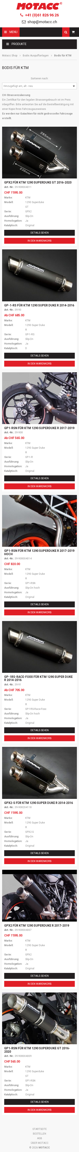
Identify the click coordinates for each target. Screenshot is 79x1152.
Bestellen (39, 1133)
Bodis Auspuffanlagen (36, 55)
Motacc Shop (9, 55)
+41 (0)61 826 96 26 (42, 15)
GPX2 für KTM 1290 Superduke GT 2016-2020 (37, 182)
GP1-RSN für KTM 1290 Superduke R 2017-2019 (39, 428)
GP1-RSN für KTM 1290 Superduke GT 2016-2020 (37, 1050)
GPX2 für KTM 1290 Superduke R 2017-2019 (36, 925)
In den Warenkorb (40, 240)
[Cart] (73, 32)
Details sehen (40, 232)
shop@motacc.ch (42, 22)
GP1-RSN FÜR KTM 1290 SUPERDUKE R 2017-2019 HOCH (39, 552)
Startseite (39, 1129)
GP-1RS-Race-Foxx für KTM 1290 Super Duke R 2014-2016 (38, 678)
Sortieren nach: (39, 78)
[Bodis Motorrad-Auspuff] (39, 275)
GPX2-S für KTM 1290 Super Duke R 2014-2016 (38, 803)
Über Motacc (39, 1142)
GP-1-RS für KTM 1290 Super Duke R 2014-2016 (39, 305)
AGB (39, 1138)
